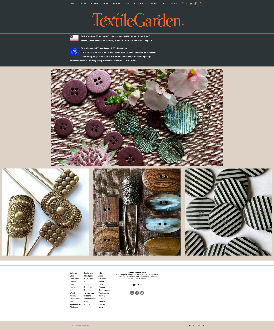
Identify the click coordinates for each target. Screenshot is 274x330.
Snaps (86, 284)
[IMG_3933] (45, 212)
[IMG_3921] (137, 212)
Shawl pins (88, 279)
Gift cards (102, 279)
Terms (101, 299)
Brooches (88, 287)
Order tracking (104, 290)
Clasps (87, 281)
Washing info (103, 293)
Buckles (87, 290)
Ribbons (87, 296)
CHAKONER (153, 3)
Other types (75, 299)
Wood (72, 293)
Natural (87, 304)
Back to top (195, 325)
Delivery (101, 296)
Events (101, 281)
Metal (72, 290)
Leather (73, 287)
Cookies (101, 304)
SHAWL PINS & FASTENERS (116, 3)
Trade (100, 284)
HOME (73, 3)
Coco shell (74, 279)
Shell (72, 276)
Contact (101, 287)
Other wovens (90, 299)
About (100, 276)
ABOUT (82, 3)
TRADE (174, 3)
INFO (165, 3)
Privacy (101, 301)
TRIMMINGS (138, 3)
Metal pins (88, 276)
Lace (86, 301)
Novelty (73, 296)
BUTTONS (94, 3)
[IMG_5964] (228, 212)
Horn (72, 284)
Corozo (73, 281)
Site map (102, 307)
